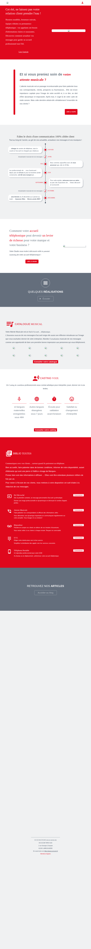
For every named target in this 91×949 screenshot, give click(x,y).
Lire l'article (23, 52)
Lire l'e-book (32, 261)
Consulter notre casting (45, 430)
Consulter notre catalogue (45, 362)
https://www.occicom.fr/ (51, 851)
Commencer (78, 495)
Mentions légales (45, 853)
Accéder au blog (45, 593)
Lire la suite (71, 112)
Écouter (46, 298)
